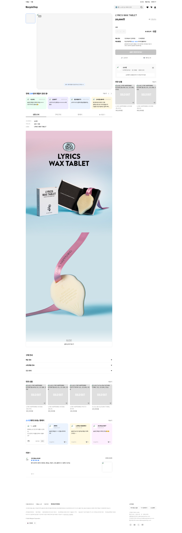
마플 (32, 2)
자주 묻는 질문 (134, 508)
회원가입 (147, 2)
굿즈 (35, 124)
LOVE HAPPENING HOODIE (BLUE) (56, 408)
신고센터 (153, 508)
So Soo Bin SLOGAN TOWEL (101, 407)
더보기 (105, 93)
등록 (42, 441)
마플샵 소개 (39, 504)
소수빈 (35, 121)
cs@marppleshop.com (144, 516)
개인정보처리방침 (55, 504)
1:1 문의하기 (144, 508)
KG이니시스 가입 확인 (68, 514)
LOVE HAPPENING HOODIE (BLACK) (34, 408)
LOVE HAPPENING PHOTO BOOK (78, 408)
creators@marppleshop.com (143, 520)
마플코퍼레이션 (30, 504)
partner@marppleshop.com (146, 518)
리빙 (39, 124)
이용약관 (46, 504)
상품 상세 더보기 (69, 344)
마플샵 (27, 2)
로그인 (142, 2)
